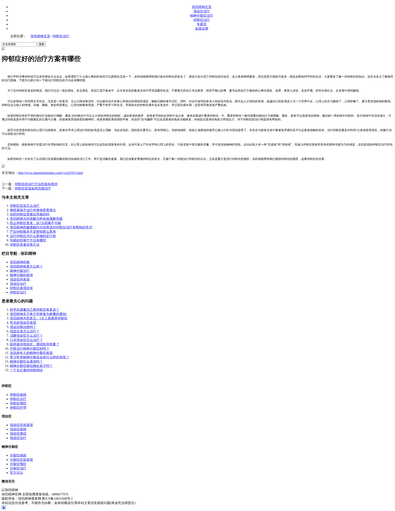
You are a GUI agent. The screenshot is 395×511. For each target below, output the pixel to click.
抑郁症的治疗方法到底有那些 (36, 184)
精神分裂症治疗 (201, 15)
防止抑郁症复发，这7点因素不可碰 (35, 223)
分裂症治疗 (18, 468)
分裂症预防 (18, 464)
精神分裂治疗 (20, 270)
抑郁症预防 (18, 403)
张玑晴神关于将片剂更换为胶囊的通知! (38, 314)
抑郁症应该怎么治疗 (25, 205)
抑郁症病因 (18, 394)
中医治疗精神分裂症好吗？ (29, 348)
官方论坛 (16, 472)
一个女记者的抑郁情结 (26, 370)
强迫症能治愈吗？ (23, 327)
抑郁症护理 (18, 407)
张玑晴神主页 (201, 7)
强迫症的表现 (20, 279)
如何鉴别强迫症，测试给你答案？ (34, 344)
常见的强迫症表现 (23, 322)
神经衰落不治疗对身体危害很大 (33, 210)
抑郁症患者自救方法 (25, 244)
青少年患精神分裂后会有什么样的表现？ (39, 357)
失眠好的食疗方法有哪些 (28, 240)
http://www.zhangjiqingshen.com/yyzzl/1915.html (50, 173)
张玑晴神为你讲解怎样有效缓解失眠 (36, 218)
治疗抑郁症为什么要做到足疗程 (33, 236)
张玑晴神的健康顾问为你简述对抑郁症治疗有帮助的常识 (51, 227)
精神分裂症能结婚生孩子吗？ (31, 366)
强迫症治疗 (201, 11)
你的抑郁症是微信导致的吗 (29, 214)
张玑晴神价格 (20, 262)
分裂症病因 (18, 455)
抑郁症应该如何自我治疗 (33, 188)
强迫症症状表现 (21, 425)
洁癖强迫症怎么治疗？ (26, 335)
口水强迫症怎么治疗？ (26, 340)
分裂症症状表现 (21, 459)
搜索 (41, 44)
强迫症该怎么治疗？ (25, 331)
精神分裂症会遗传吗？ (26, 361)
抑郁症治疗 (201, 20)
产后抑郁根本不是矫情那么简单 (33, 231)
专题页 (202, 24)
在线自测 (201, 28)
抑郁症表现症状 (21, 288)
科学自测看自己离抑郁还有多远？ (34, 309)
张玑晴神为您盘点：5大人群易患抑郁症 (38, 318)
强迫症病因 (18, 429)
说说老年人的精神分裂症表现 (31, 353)
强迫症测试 (18, 433)
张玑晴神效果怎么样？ (26, 266)
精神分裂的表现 (21, 275)
